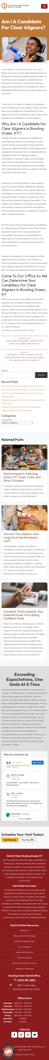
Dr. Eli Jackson (8, 323)
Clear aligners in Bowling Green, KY (18, 69)
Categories (6, 420)
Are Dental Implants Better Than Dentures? (23, 390)
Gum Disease (24, 947)
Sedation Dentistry (24, 969)
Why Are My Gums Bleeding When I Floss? (22, 386)
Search (4, 371)
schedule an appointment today (17, 330)
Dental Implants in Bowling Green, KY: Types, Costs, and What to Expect (22, 477)
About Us (24, 930)
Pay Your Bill (28, 839)
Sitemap (18, 1055)
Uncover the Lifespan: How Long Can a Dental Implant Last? (21, 537)
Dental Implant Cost (24, 941)
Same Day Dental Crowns (24, 963)
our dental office (9, 327)
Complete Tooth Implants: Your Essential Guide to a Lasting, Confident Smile (23, 615)
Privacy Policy (29, 1055)
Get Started (10, 839)
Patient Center (24, 958)
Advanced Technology (24, 936)
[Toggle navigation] (44, 6)
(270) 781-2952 (26, 980)
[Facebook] (14, 1035)
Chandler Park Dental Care (30, 1047)
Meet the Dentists (24, 952)
